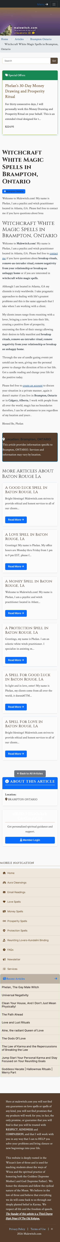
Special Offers (16, 75)
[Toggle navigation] (54, 4)
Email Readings (16, 892)
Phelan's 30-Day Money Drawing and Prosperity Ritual (25, 91)
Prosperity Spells (17, 921)
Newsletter (13, 959)
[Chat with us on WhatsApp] (29, 33)
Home (4, 39)
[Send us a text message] (33, 33)
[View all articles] (56, 978)
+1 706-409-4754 (20, 33)
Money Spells (15, 911)
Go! (54, 60)
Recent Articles (15, 979)
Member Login (31, 840)
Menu (41, 4)
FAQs (10, 949)
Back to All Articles (31, 773)
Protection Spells (17, 930)
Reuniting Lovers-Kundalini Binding (28, 940)
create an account (33, 385)
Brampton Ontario (40, 39)
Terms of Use (38, 1229)
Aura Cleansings (16, 882)
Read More (15, 519)
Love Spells (14, 901)
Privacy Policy (17, 1229)
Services (12, 968)
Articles (19, 39)
